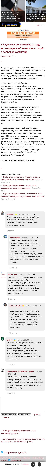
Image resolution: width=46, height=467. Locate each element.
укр (38, 25)
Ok (33, 464)
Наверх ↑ (6, 417)
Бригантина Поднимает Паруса (20, 371)
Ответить (11, 231)
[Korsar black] (5, 305)
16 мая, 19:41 (31, 306)
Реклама (23, 40)
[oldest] (2, 340)
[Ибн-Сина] (3, 277)
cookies (26, 464)
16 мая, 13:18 (27, 238)
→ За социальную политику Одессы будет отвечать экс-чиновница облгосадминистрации (23, 440)
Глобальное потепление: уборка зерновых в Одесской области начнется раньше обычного (20, 178)
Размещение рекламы (23, 458)
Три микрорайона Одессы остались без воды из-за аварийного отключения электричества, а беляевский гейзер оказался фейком (11, 16)
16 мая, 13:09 (24, 214)
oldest (9, 340)
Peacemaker (15, 238)
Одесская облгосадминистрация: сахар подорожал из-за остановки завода (18, 186)
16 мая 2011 (6, 56)
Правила (36, 415)
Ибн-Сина (12, 274)
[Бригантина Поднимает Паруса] (2, 371)
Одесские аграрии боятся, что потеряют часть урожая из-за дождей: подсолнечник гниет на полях (22, 195)
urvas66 (10, 214)
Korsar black (15, 306)
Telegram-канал (16, 460)
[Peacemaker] (5, 237)
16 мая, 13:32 (24, 274)
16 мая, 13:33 (23, 340)
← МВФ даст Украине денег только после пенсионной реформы (18, 432)
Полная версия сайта (7, 458)
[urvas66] (2, 214)
